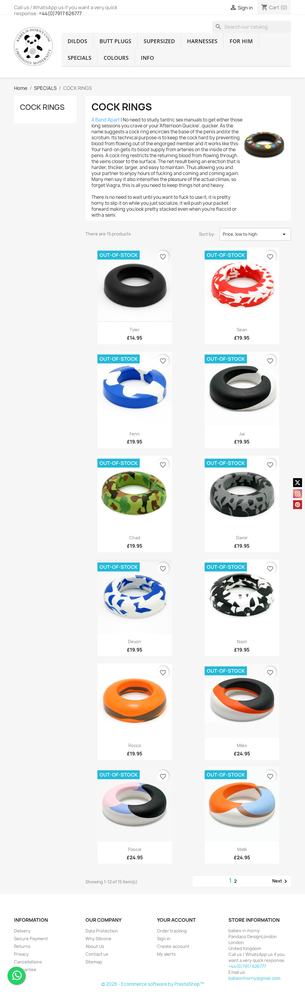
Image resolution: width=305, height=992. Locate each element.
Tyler (135, 329)
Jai (242, 434)
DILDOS (77, 41)
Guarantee (25, 969)
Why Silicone (98, 938)
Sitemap (93, 962)
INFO (147, 57)
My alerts (166, 954)
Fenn (135, 434)
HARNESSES (202, 41)
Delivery (22, 931)
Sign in (163, 938)
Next (280, 881)
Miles (242, 745)
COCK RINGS (42, 107)
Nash (242, 641)
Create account (173, 946)
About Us (94, 946)
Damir (242, 537)
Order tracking (172, 931)
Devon (134, 641)
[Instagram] (297, 493)
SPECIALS (79, 57)
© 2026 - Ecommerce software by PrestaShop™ (152, 984)
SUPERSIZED (159, 41)
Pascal (134, 849)
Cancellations (28, 962)
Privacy (21, 954)
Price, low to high (255, 234)
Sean (242, 329)
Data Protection (101, 931)
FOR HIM (241, 41)
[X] (297, 482)
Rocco (134, 745)
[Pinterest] (297, 504)
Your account (176, 920)
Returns (22, 946)
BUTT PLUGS (115, 41)
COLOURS (116, 57)
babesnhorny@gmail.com (254, 978)
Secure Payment (31, 938)
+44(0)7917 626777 (60, 13)
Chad (134, 537)
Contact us (96, 954)
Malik (242, 849)
